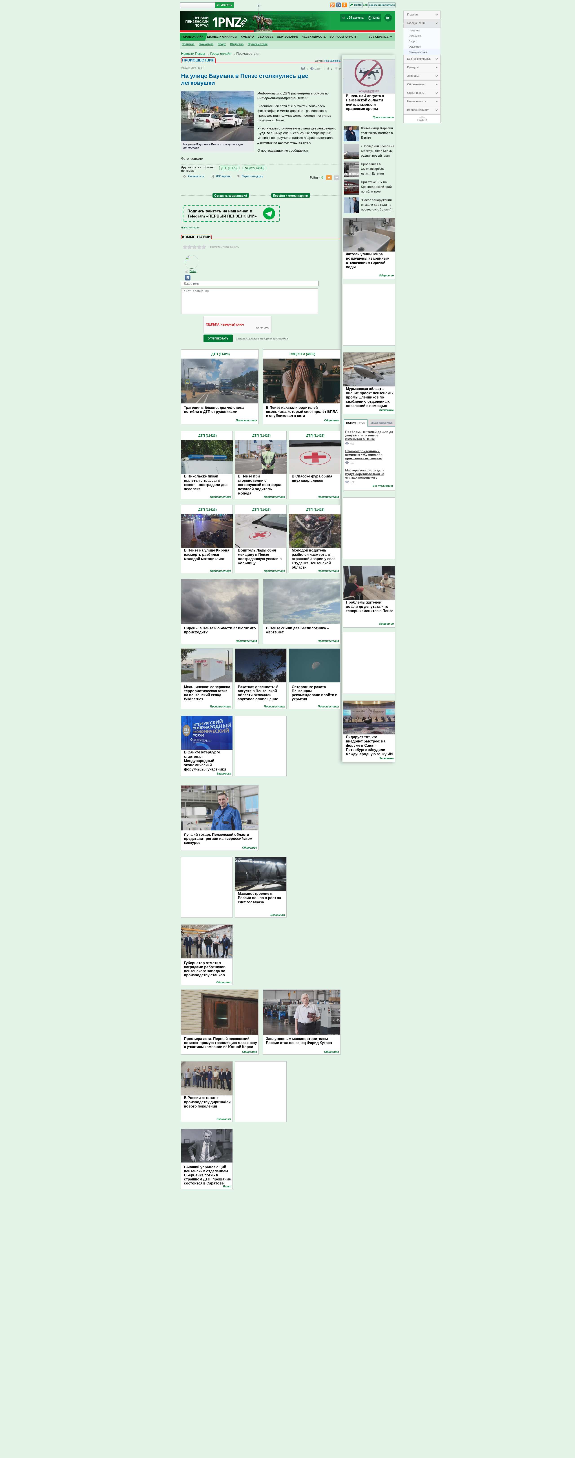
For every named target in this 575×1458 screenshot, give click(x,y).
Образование (416, 84)
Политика (414, 30)
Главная (412, 14)
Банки (227, 1186)
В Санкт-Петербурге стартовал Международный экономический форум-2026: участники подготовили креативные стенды (207, 765)
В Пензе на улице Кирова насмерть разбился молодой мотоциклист (206, 554)
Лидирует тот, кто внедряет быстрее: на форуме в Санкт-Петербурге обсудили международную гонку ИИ (369, 745)
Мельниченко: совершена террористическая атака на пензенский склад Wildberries (207, 693)
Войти (358, 4)
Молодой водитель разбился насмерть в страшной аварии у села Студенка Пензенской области (314, 558)
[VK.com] (185, 279)
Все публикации (383, 485)
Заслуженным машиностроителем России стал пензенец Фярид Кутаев (299, 1041)
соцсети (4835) (254, 168)
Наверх (422, 119)
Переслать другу (252, 176)
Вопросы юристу (418, 110)
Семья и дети (416, 92)
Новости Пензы (193, 53)
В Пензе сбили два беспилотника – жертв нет (297, 630)
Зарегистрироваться (382, 5)
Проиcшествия (418, 52)
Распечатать (196, 176)
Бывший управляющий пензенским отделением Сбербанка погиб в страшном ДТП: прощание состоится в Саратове (207, 1175)
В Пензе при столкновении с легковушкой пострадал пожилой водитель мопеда (259, 484)
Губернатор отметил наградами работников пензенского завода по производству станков (205, 969)
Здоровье (413, 75)
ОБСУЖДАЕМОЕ (382, 423)
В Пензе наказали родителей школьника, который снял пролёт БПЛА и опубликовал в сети (302, 412)
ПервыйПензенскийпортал (197, 21)
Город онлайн (416, 23)
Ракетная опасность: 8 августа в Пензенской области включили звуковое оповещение (258, 693)
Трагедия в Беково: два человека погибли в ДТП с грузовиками (214, 410)
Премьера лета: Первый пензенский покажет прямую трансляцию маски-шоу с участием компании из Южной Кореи (220, 1043)
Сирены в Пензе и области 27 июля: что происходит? (220, 630)
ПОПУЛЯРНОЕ (355, 423)
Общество (415, 46)
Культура (413, 67)
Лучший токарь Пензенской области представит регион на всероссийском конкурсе (218, 839)
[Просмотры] (312, 68)
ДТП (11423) (229, 168)
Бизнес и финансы (419, 58)
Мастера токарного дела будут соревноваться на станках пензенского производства (364, 473)
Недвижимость (416, 101)
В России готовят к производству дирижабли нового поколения (207, 1102)
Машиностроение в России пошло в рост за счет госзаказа (259, 898)
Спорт (412, 41)
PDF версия (222, 176)
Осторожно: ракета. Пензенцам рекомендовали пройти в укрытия (314, 693)
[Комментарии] (303, 68)
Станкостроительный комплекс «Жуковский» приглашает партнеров (363, 454)
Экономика (415, 36)
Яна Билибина (332, 60)
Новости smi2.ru (190, 227)
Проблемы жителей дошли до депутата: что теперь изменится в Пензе (369, 435)
